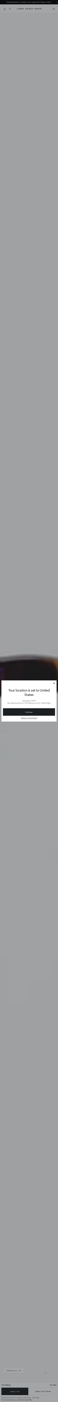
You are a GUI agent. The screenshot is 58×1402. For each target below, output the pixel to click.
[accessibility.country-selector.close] (54, 683)
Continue (29, 712)
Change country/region (29, 718)
